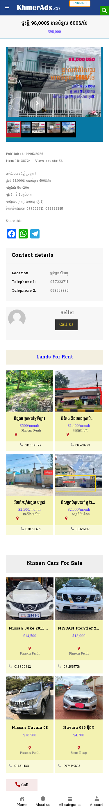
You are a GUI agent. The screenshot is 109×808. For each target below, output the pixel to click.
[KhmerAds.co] (38, 7)
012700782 (22, 667)
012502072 (33, 445)
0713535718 (71, 667)
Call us (66, 325)
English (80, 3)
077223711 (59, 282)
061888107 (83, 529)
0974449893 (71, 766)
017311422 (21, 766)
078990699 (33, 529)
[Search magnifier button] (104, 10)
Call (24, 785)
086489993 (82, 445)
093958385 (59, 291)
